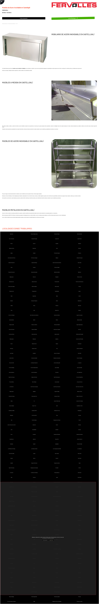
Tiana (57, 415)
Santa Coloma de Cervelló (11, 424)
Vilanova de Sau (79, 276)
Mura (11, 310)
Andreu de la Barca (57, 315)
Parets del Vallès (56, 267)
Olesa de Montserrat (11, 272)
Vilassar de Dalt (11, 324)
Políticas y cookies (79, 601)
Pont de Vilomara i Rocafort (11, 601)
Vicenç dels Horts (34, 396)
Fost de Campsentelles (34, 367)
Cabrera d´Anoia (34, 281)
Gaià (11, 477)
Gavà (79, 267)
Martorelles (79, 262)
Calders (57, 343)
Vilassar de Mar (34, 348)
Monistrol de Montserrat (79, 281)
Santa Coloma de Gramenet (57, 262)
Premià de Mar (57, 281)
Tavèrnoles (79, 458)
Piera (11, 267)
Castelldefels (34, 429)
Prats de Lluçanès (57, 596)
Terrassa (79, 415)
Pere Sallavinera (79, 372)
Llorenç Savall (57, 381)
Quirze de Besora (11, 372)
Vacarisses (34, 248)
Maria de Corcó (11, 281)
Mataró (57, 319)
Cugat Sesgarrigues (79, 324)
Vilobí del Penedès (34, 238)
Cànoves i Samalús (57, 353)
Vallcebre (79, 243)
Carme (57, 424)
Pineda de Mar (34, 291)
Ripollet (79, 310)
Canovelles (79, 353)
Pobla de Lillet (11, 291)
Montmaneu (79, 477)
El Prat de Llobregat (34, 257)
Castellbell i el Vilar (79, 405)
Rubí (34, 310)
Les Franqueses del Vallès (57, 448)
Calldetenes (79, 300)
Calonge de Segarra (34, 300)
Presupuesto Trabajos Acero (5, 23)
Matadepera (79, 410)
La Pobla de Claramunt (34, 362)
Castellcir (56, 429)
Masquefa (11, 415)
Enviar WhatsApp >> (72, 18)
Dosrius (34, 243)
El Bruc (11, 243)
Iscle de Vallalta (11, 405)
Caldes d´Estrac (34, 343)
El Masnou (79, 253)
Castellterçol (11, 439)
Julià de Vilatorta (79, 439)
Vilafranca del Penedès (79, 334)
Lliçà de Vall (57, 238)
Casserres (34, 424)
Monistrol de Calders (11, 286)
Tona (57, 348)
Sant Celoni (79, 453)
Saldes (12, 253)
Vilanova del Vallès (57, 324)
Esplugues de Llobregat (34, 467)
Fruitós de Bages (11, 367)
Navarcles (79, 305)
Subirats (79, 248)
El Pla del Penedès (57, 253)
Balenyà (57, 257)
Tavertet (57, 458)
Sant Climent (57, 453)
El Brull (80, 467)
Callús (57, 300)
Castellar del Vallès (11, 410)
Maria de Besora (56, 472)
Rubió (34, 305)
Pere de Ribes (11, 381)
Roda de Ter (57, 310)
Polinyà (79, 286)
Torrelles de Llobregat (34, 472)
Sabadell (34, 391)
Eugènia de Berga (34, 262)
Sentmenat (79, 472)
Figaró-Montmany (11, 467)
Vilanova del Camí (34, 334)
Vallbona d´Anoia (11, 248)
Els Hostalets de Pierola (11, 257)
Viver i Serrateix (11, 238)
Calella (12, 305)
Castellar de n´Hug (57, 410)
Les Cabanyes (79, 448)
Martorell (34, 276)
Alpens (80, 291)
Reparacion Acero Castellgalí (57, 601)
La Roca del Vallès (11, 453)
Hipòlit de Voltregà (11, 377)
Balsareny (79, 272)
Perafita (34, 267)
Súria (57, 248)
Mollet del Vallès (34, 286)
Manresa (57, 305)
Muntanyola (79, 343)
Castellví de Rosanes (57, 434)
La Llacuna (11, 472)
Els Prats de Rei (34, 415)
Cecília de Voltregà (11, 396)
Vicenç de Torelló (57, 396)
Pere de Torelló (11, 362)
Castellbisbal (57, 291)
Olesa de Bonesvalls (34, 272)
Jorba (57, 477)
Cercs (11, 434)
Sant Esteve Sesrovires (79, 386)
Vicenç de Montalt (11, 329)
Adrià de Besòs (11, 319)
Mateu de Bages (11, 596)
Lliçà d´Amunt (79, 238)
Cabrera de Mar (57, 334)
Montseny (11, 348)
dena (11, 429)
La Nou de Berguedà (57, 362)
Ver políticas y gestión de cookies (48, 538)
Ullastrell (34, 439)
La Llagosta (79, 362)
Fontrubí (34, 477)
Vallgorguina (11, 276)
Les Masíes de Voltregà (11, 448)
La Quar (34, 453)
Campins (11, 300)
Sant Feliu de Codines (57, 386)
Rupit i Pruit (34, 405)
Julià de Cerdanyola (80, 348)
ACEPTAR (51, 540)
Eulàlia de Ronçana (79, 257)
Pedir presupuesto (23, 18)
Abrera (34, 458)
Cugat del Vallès (56, 391)
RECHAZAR (45, 540)
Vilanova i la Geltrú (34, 324)
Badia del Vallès (79, 319)
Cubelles (57, 243)
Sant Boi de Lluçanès (57, 329)
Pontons (79, 596)
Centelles (34, 434)
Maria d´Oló (57, 439)
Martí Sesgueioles (34, 596)
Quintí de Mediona (34, 372)
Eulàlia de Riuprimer (11, 262)
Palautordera (12, 391)
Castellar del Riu (34, 410)
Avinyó (12, 343)
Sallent (34, 319)
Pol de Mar (56, 372)
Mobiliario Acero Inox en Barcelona (11, 23)
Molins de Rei (57, 286)
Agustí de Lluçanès (79, 315)
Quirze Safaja (57, 367)
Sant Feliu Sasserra (57, 377)
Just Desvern (12, 386)
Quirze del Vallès (79, 367)
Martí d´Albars (34, 381)
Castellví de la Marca (79, 434)
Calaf (57, 405)
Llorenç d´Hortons (79, 381)
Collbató (34, 253)
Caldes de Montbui (34, 377)
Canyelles (34, 353)
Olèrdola (79, 424)
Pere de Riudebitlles (79, 377)
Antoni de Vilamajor (12, 315)
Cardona (79, 429)
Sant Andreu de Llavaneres (34, 315)
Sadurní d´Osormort (80, 396)
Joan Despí (11, 353)
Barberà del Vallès (57, 272)
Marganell (56, 276)
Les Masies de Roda (34, 448)
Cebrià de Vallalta (34, 329)
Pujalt (34, 601)
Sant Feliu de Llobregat (34, 386)
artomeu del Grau (11, 334)
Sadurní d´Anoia (79, 391)
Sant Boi (79, 329)
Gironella (57, 467)
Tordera (11, 458)
